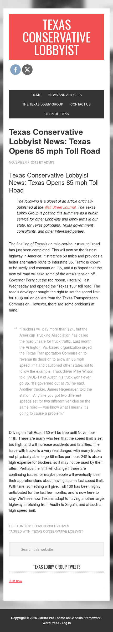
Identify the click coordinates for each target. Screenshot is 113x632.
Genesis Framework (85, 617)
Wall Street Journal (60, 207)
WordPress (51, 622)
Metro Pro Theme (52, 617)
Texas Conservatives (50, 526)
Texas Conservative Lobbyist (57, 37)
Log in (66, 622)
